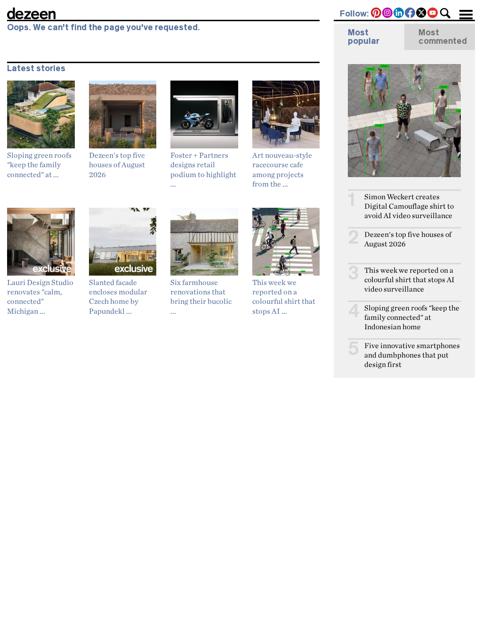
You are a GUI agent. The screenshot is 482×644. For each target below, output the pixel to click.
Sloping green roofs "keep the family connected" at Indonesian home (411, 317)
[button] (445, 13)
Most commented (442, 36)
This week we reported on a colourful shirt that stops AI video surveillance (409, 279)
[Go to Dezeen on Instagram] (388, 14)
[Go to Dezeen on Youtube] (433, 14)
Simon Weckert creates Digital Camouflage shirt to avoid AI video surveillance (409, 206)
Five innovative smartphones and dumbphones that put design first (412, 355)
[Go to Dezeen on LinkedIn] (399, 14)
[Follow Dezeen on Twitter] (421, 14)
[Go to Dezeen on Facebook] (410, 14)
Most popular (363, 36)
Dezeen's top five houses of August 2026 (407, 239)
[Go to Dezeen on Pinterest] (376, 14)
